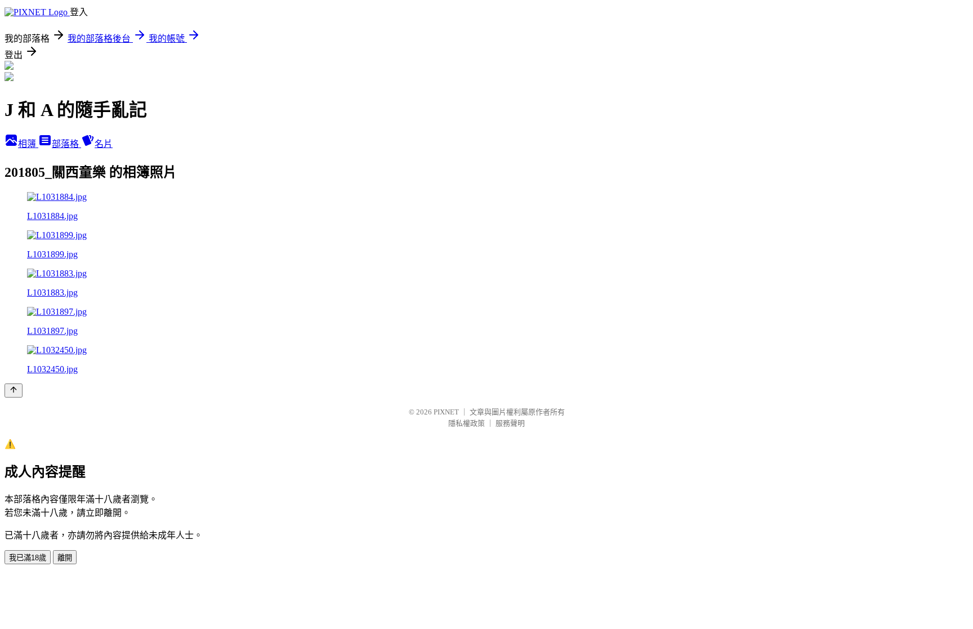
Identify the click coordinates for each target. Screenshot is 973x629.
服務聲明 (510, 423)
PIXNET (446, 412)
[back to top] (14, 390)
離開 (64, 558)
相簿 (28, 144)
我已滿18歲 (27, 558)
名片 (104, 144)
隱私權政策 (466, 423)
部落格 (66, 144)
